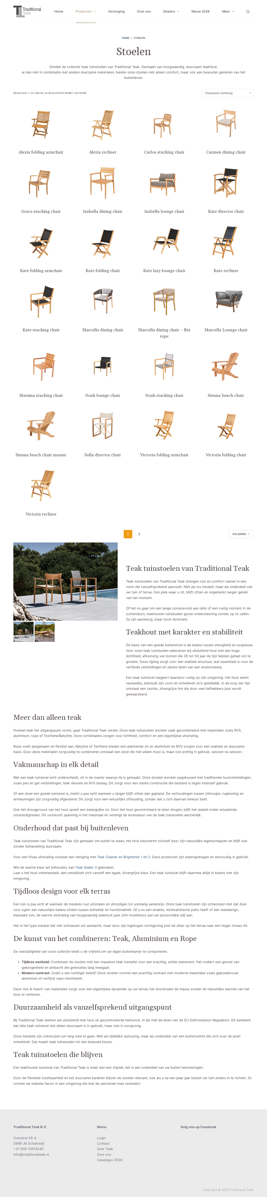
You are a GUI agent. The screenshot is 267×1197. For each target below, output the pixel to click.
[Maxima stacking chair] (41, 366)
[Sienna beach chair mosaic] (41, 426)
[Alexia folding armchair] (41, 123)
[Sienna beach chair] (226, 366)
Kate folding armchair (41, 271)
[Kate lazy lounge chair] (164, 241)
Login (101, 1138)
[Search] (247, 11)
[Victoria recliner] (41, 485)
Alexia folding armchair (41, 152)
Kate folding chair (103, 271)
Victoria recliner (41, 514)
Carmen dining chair (226, 152)
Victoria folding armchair (164, 455)
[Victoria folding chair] (226, 426)
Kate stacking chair (41, 330)
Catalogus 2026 (109, 1160)
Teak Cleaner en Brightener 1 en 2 (123, 857)
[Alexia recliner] (103, 123)
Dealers (169, 11)
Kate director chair (226, 211)
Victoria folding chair (226, 455)
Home (58, 11)
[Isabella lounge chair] (164, 182)
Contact (103, 1143)
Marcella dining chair (102, 330)
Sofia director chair (102, 455)
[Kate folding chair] (103, 241)
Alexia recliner (102, 152)
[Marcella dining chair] (103, 301)
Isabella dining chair (102, 211)
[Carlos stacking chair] (164, 123)
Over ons (144, 11)
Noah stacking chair (164, 395)
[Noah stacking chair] (164, 366)
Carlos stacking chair (164, 152)
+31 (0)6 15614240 (28, 1149)
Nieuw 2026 (200, 11)
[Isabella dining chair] (103, 182)
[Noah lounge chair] (103, 366)
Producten (84, 11)
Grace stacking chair (41, 211)
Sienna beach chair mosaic (41, 455)
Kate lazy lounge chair (164, 271)
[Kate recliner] (226, 241)
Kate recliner (226, 271)
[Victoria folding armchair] (164, 426)
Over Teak (105, 1149)
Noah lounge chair (102, 395)
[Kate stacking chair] (41, 301)
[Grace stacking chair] (41, 182)
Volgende (239, 534)
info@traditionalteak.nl (31, 1154)
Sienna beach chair (226, 395)
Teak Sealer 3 (86, 867)
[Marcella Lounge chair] (226, 301)
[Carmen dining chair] (226, 123)
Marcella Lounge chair (226, 330)
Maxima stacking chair (41, 395)
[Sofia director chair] (103, 426)
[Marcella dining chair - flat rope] (164, 301)
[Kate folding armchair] (41, 241)
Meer (226, 11)
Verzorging (116, 11)
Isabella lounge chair (164, 211)
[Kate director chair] (226, 182)
